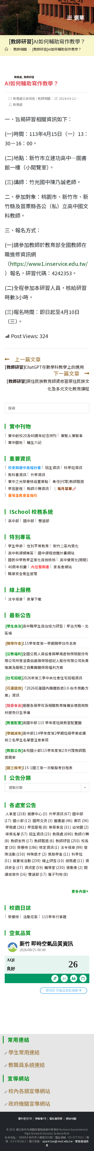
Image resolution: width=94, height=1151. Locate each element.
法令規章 (15, 599)
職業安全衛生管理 (22, 573)
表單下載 (34, 599)
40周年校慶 (17, 566)
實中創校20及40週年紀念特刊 (32, 435)
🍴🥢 (65, 488)
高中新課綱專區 (21, 552)
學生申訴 (15, 545)
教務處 (18, 77)
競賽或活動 (26, 860)
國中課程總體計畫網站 (56, 552)
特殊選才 (36, 854)
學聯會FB (40, 1118)
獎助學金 (59, 854)
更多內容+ (80, 891)
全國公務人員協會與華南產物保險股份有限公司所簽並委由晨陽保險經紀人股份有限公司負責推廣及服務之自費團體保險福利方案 (47, 660)
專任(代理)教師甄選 (68, 481)
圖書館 (63, 820)
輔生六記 (34, 442)
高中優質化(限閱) (74, 559)
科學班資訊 (73, 467)
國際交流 (42, 820)
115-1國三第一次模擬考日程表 (39, 767)
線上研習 (53, 860)
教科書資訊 (17, 474)
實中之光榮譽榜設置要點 (28, 481)
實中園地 (15, 442)
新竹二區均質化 (66, 545)
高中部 (13, 520)
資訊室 (34, 867)
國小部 (22, 820)
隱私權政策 (55, 1118)
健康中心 (37, 813)
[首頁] (6, 49)
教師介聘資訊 (38, 488)
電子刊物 (58, 874)
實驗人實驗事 (72, 435)
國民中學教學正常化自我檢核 (32, 559)
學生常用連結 (24, 1052)
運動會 (74, 867)
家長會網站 (63, 566)
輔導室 (54, 867)
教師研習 (29, 77)
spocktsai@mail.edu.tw (57, 1141)
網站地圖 (71, 1118)
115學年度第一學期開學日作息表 (41, 643)
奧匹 (81, 820)
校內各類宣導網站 (29, 1091)
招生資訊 (52, 467)
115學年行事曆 (54, 916)
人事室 (15, 813)
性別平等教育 (38, 545)
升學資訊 (38, 474)
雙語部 (43, 520)
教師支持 (22, 840)
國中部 (28, 520)
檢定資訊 (49, 847)
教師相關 (44, 98)
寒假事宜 (60, 827)
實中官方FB (25, 1118)
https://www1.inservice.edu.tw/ (49, 263)
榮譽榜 (27, 847)
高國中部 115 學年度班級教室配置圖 (43, 722)
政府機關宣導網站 (29, 1103)
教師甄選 (44, 840)
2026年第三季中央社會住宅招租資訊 (43, 677)
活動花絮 (30, 916)
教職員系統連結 (26, 1065)
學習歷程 (15, 488)
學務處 (15, 827)
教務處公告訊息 (24, 98)
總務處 (75, 860)
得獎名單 (16, 833)
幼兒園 (80, 827)
